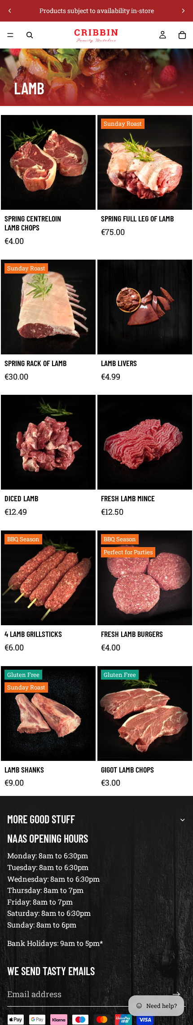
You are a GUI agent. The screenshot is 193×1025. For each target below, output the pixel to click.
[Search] (29, 35)
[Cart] (182, 35)
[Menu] (10, 35)
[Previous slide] (10, 11)
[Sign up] (176, 994)
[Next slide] (183, 11)
